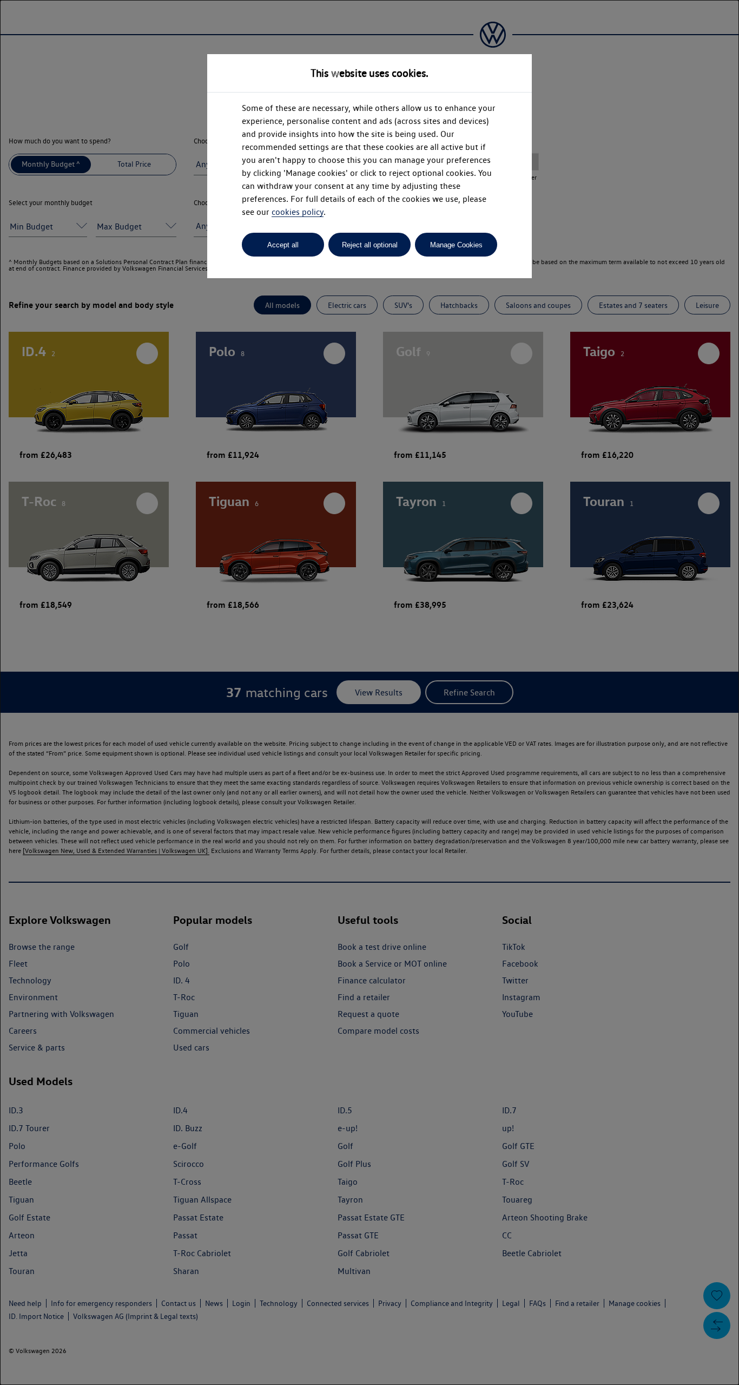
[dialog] (369, 692)
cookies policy (298, 212)
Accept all (283, 245)
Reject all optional (370, 245)
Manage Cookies (456, 245)
